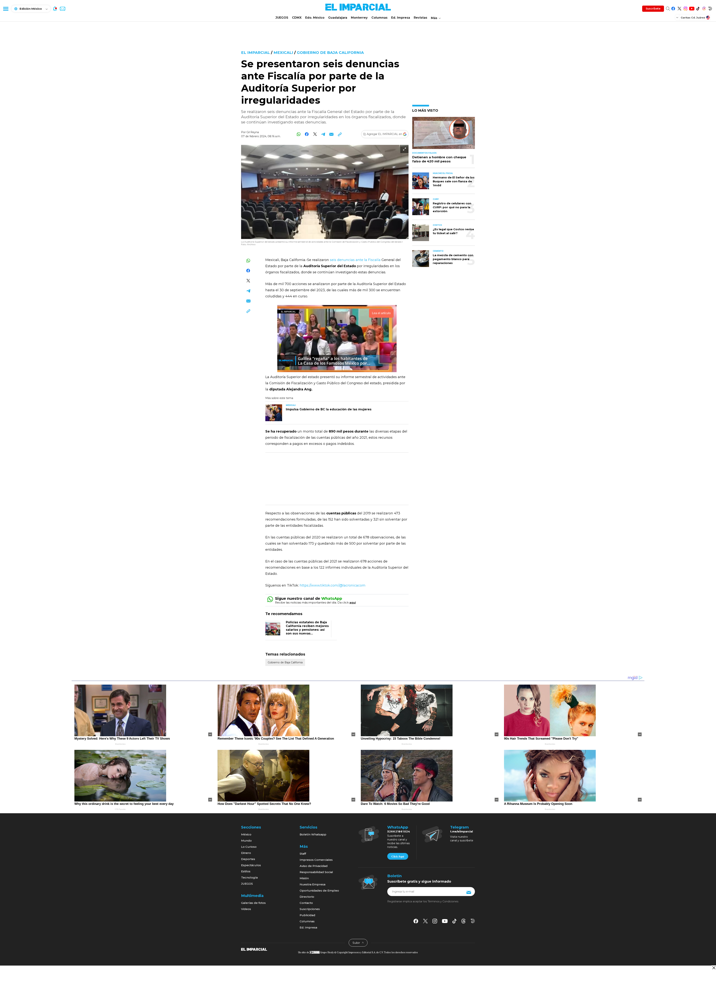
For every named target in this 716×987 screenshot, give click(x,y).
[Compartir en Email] (331, 134)
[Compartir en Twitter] (315, 134)
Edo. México (314, 17)
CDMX (297, 17)
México (246, 834)
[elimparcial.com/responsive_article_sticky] (713, 967)
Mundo (246, 840)
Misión (304, 878)
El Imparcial (255, 52)
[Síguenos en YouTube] (692, 8)
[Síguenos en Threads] (704, 8)
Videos (246, 909)
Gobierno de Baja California (330, 52)
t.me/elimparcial (461, 831)
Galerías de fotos (253, 903)
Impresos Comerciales (316, 860)
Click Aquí (397, 856)
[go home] (254, 949)
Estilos (245, 871)
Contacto (306, 903)
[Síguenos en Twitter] (679, 8)
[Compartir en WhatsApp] (298, 134)
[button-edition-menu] (677, 17)
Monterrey (359, 17)
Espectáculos (251, 865)
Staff (303, 853)
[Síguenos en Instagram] (685, 8)
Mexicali (283, 52)
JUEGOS (281, 17)
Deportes (248, 859)
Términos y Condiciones (443, 901)
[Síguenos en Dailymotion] (710, 8)
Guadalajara (337, 17)
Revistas (420, 17)
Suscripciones (310, 909)
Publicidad (307, 915)
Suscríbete (653, 8)
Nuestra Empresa (312, 884)
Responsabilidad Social (316, 872)
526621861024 (398, 831)
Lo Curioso (249, 846)
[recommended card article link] (273, 412)
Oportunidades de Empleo (319, 890)
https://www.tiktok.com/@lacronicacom (332, 585)
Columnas (379, 17)
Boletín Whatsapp (313, 834)
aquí (352, 602)
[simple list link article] (443, 134)
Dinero (246, 853)
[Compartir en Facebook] (307, 134)
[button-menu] (5, 8)
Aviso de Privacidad (314, 866)
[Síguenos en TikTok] (698, 8)
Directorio (307, 896)
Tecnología (249, 877)
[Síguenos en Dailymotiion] (473, 921)
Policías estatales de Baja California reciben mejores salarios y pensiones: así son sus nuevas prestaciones (307, 629)
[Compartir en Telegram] (323, 134)
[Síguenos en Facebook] (673, 8)
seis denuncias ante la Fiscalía (355, 260)
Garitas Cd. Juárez (693, 17)
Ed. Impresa (400, 17)
